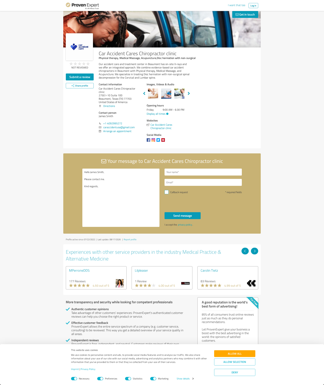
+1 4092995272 (112, 123)
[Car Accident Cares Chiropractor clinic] (79, 47)
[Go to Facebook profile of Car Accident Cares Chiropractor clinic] (149, 141)
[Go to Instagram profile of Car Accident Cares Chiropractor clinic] (154, 141)
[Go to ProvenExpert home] (82, 6)
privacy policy (185, 224)
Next (189, 93)
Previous (144, 93)
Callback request (179, 192)
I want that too (236, 5)
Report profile (130, 239)
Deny (235, 372)
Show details (183, 378)
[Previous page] (245, 251)
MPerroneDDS (79, 270)
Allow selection (234, 362)
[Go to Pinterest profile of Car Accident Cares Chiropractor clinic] (163, 141)
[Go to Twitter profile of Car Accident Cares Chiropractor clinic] (158, 141)
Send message (182, 215)
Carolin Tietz (209, 270)
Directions (109, 106)
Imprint (75, 369)
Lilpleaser (141, 270)
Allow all (235, 354)
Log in (253, 5)
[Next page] (254, 251)
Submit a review (79, 77)
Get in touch (247, 14)
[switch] (100, 378)
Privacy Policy (88, 369)
